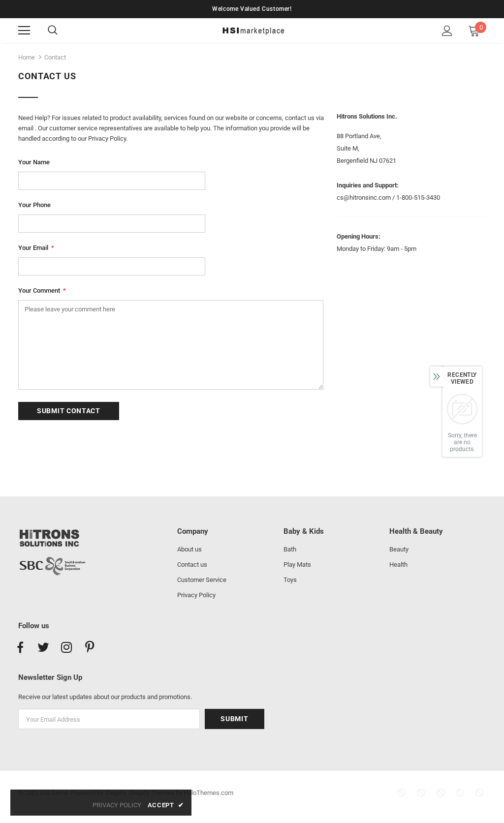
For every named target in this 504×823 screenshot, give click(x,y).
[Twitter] (43, 648)
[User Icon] (447, 31)
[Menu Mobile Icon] (24, 30)
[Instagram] (66, 648)
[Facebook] (20, 648)
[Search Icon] (62, 30)
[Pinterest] (89, 648)
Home (26, 57)
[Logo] (253, 30)
